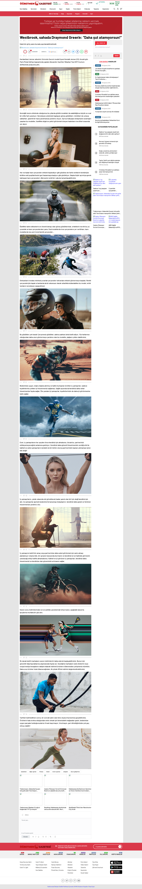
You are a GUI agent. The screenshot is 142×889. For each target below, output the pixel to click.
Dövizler (70, 865)
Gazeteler (105, 9)
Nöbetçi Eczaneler (41, 867)
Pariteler (92, 853)
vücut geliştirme (75, 771)
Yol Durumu (104, 853)
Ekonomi (53, 9)
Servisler (34, 9)
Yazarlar (96, 9)
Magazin (77, 14)
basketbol (23, 771)
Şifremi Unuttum (97, 867)
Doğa (62, 14)
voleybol (65, 771)
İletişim (57, 886)
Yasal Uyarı (92, 886)
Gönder (25, 837)
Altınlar (70, 862)
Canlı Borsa (54, 862)
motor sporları (56, 771)
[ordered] (43, 837)
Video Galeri (84, 865)
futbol (47, 771)
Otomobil (84, 14)
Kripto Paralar (117, 853)
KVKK (75, 886)
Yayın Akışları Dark (41, 865)
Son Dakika (23, 9)
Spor (60, 9)
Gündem (43, 9)
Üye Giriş (95, 862)
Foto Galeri (77, 9)
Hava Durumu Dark (25, 862)
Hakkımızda (50, 886)
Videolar (87, 9)
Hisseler (82, 853)
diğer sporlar (32, 771)
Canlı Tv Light (24, 867)
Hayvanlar (69, 14)
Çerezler (71, 886)
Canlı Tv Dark (40, 862)
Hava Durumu (58, 853)
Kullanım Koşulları (83, 886)
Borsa (22, 853)
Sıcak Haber (84, 873)
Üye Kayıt (95, 865)
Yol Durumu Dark (25, 865)
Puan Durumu (71, 853)
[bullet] (46, 837)
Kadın (68, 9)
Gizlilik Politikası (63, 886)
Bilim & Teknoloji (53, 14)
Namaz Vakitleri (33, 853)
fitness (41, 771)
